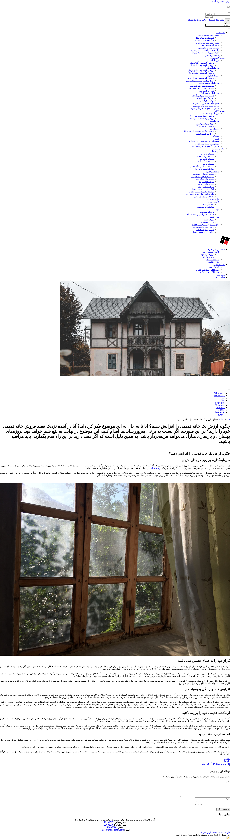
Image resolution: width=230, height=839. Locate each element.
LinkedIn (220, 407)
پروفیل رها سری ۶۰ (205, 123)
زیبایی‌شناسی (155, 468)
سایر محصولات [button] (218, 149)
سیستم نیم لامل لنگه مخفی (202, 166)
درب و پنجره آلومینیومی (203, 227)
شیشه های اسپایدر (206, 184)
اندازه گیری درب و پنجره (208, 45)
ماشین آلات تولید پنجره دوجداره (205, 146)
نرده (217, 209)
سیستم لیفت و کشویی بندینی (201, 88)
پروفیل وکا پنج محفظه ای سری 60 (199, 131)
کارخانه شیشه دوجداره (204, 197)
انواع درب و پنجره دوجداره (202, 232)
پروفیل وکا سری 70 (205, 133)
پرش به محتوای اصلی (220, 1)
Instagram (220, 403)
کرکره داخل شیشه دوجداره (202, 189)
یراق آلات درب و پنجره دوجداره (205, 224)
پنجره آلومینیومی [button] (217, 58)
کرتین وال (215, 151)
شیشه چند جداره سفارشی (202, 176)
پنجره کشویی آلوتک (205, 98)
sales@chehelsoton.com (112, 830)
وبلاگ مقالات (213, 262)
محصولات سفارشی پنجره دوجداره (204, 141)
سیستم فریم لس (206, 159)
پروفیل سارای (213, 75)
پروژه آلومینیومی (206, 254)
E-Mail (221, 410)
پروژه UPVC (208, 257)
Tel (223, 398)
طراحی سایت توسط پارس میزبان (215, 832)
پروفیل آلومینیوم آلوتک (209, 93)
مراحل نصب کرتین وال (204, 169)
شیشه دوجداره (212, 171)
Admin (227, 761)
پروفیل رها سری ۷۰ (205, 126)
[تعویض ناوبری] (229, 28)
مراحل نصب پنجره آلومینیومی (206, 106)
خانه (228, 419)
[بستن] (229, 12)
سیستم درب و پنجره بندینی (202, 85)
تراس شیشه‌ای (212, 199)
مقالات (221, 419)
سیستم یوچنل (208, 164)
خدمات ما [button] (220, 32)
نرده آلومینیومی (207, 212)
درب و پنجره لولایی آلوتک (203, 96)
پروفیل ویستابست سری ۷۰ (202, 118)
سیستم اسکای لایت (205, 161)
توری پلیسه (209, 219)
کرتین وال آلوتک (207, 101)
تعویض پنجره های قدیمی (208, 35)
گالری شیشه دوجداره (209, 252)
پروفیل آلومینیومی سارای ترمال (200, 78)
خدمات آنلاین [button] (219, 264)
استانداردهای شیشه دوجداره (201, 192)
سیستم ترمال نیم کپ (204, 156)
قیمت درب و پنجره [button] (216, 249)
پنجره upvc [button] (220, 111)
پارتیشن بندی (213, 202)
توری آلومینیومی (207, 222)
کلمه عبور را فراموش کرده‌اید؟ (201, 19)
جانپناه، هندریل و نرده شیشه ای (200, 214)
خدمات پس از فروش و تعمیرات (205, 53)
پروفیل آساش (213, 68)
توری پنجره (214, 217)
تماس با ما (220, 277)
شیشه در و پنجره (211, 55)
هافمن (216, 138)
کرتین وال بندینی (207, 90)
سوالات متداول (212, 259)
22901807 (109, 822)
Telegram (220, 405)
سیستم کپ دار (207, 154)
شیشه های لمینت (206, 181)
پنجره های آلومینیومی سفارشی (205, 103)
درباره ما (221, 275)
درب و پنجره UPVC (205, 229)
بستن (227, 23)
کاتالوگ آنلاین (213, 267)
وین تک (216, 136)
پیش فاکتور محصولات (209, 272)
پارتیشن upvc (208, 204)
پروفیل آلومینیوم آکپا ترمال (202, 63)
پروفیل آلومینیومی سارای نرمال (200, 80)
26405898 (111, 827)
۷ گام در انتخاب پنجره (204, 40)
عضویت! (220, 19)
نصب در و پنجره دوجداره (208, 48)
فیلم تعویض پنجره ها (205, 37)
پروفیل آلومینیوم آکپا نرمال (202, 65)
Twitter (221, 415)
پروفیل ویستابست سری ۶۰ (202, 116)
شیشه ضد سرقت (206, 186)
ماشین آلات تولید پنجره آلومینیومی (204, 108)
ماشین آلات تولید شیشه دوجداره (200, 194)
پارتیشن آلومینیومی (205, 207)
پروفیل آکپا (214, 60)
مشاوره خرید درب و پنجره (207, 42)
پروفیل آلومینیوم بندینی (209, 83)
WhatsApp (219, 393)
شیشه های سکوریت (205, 179)
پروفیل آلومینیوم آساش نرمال (201, 73)
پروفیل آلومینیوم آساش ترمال (201, 70)
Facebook (220, 412)
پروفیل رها (214, 121)
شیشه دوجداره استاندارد (203, 174)
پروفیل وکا (214, 128)
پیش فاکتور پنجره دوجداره (207, 269)
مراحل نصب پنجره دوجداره (207, 144)
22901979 (109, 825)
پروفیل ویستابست (211, 113)
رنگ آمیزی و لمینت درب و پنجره (205, 50)
